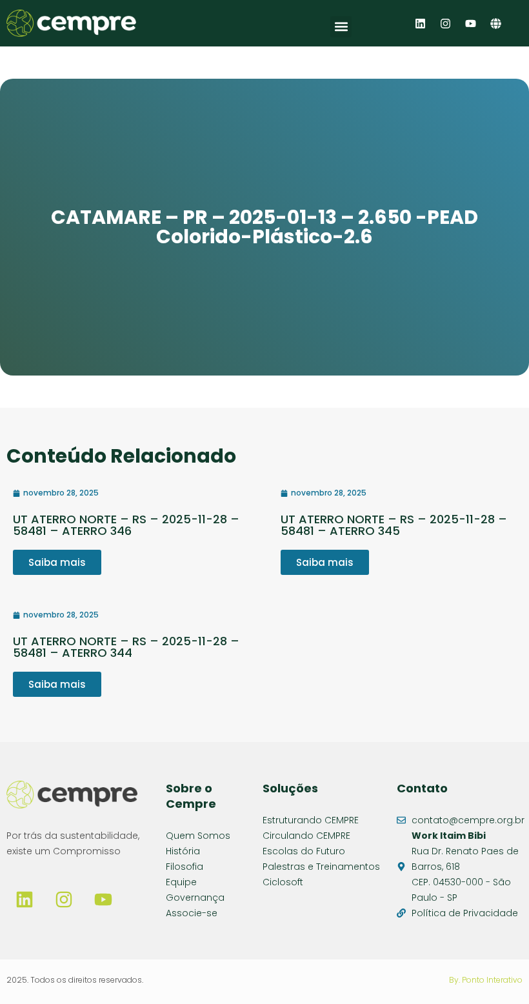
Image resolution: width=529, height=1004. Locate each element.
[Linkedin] (420, 23)
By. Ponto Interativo (486, 979)
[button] (341, 26)
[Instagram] (445, 23)
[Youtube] (470, 23)
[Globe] (495, 23)
